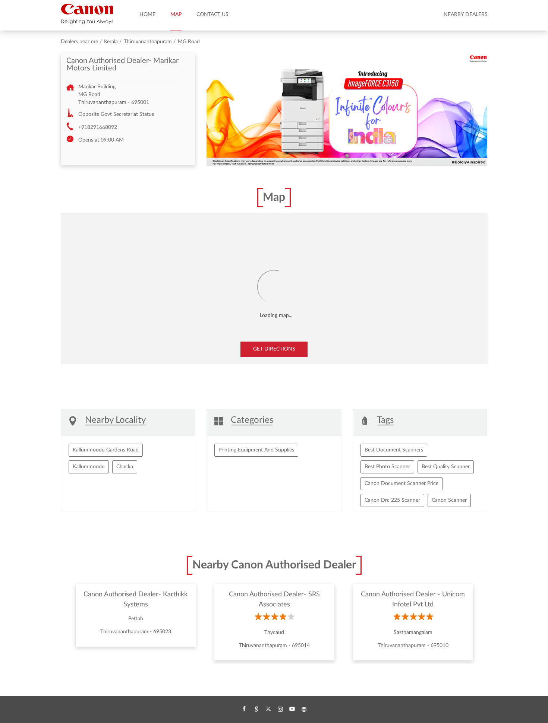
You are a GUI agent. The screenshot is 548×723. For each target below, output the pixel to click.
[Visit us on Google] (256, 709)
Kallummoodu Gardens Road (106, 450)
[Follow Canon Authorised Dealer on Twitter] (268, 709)
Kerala (111, 41)
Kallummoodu (89, 466)
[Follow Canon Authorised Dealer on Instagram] (280, 709)
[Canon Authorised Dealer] (87, 13)
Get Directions (274, 349)
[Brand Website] (304, 709)
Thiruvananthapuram (148, 41)
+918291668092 (97, 127)
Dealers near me (79, 41)
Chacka (124, 466)
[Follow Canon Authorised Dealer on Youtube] (292, 709)
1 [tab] (347, 156)
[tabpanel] (347, 109)
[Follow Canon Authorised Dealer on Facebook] (244, 709)
